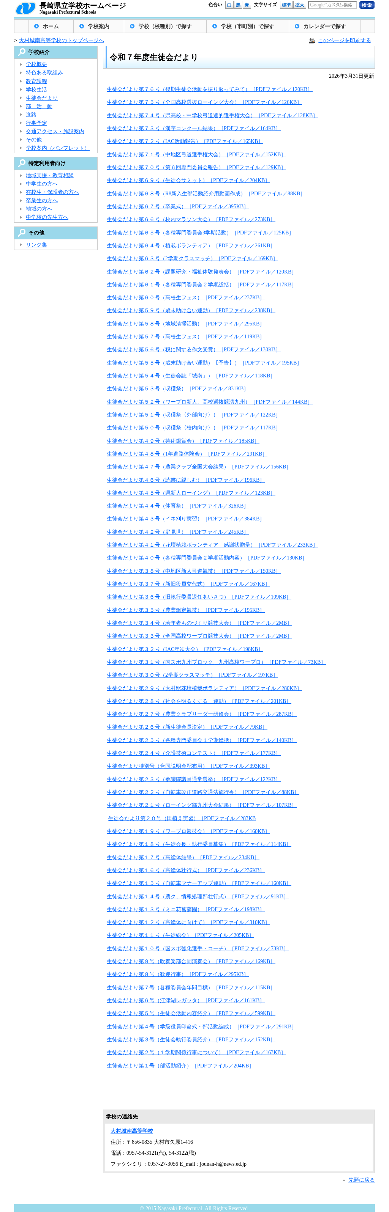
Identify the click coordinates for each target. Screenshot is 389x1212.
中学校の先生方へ (47, 217)
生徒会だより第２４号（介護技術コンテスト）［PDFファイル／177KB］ (194, 753)
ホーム (51, 26)
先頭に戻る (361, 1180)
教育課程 (36, 81)
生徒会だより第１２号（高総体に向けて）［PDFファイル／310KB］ (188, 922)
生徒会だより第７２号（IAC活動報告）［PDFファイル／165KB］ (185, 141)
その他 (34, 140)
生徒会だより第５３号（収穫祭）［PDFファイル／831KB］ (178, 388)
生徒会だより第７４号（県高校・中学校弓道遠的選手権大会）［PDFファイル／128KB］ (212, 115)
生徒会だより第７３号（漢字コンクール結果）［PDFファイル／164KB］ (194, 128)
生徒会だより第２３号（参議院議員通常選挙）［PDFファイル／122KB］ (194, 779)
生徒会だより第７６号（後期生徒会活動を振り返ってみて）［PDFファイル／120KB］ (210, 89)
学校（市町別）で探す (247, 26)
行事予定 (36, 123)
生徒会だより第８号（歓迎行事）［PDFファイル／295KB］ (178, 974)
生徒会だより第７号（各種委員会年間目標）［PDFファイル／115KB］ (191, 987)
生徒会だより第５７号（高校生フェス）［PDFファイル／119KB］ (186, 337)
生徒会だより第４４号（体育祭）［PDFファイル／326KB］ (178, 506)
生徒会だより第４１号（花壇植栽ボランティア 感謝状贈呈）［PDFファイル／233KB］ (212, 545)
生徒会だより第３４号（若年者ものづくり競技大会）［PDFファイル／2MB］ (199, 623)
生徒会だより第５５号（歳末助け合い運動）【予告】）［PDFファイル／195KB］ (204, 363)
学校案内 (98, 26)
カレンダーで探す (325, 26)
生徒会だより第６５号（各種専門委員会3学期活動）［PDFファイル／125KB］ (200, 233)
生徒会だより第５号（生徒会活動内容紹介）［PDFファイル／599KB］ (191, 1013)
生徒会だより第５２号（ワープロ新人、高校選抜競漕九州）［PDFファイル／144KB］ (210, 402)
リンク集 (36, 245)
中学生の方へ (42, 184)
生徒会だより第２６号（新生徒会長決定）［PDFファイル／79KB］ (187, 727)
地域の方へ (39, 209)
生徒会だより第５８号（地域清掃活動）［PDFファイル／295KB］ (186, 324)
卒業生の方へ (42, 200)
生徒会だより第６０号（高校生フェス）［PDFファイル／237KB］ (186, 297)
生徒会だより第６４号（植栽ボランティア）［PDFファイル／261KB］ (191, 245)
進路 (31, 115)
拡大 (299, 5)
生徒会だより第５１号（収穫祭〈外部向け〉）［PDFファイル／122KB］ (194, 415)
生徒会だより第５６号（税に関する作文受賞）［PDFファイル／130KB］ (194, 349)
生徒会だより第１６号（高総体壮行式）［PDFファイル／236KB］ (186, 870)
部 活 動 (39, 106)
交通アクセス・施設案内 (55, 131)
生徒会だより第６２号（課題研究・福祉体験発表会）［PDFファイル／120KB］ (202, 272)
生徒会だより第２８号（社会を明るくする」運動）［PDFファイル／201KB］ (199, 701)
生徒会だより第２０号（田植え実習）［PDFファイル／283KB (182, 818)
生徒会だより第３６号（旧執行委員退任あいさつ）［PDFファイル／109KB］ (199, 597)
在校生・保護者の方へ (52, 192)
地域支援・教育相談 (50, 175)
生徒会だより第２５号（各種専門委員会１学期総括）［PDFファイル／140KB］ (202, 740)
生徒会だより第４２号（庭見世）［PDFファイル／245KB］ (178, 532)
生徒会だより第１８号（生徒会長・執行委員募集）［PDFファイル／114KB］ (199, 844)
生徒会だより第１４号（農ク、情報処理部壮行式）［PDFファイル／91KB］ (198, 896)
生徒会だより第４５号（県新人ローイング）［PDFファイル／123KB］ (191, 493)
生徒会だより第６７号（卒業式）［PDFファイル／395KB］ (178, 206)
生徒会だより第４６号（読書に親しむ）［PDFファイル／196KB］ (186, 480)
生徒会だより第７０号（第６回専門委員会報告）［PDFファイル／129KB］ (196, 167)
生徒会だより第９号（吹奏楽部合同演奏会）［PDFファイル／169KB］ (191, 961)
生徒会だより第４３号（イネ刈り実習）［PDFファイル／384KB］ (186, 519)
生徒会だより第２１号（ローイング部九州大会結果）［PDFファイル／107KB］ (202, 805)
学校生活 (36, 90)
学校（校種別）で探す (165, 26)
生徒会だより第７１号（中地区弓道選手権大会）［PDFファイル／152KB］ (196, 154)
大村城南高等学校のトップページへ (61, 40)
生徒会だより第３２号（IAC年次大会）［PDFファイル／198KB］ (185, 649)
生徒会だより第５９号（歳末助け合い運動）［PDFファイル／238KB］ (191, 310)
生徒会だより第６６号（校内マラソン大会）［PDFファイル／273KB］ (191, 219)
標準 (286, 5)
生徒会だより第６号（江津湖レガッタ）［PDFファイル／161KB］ (186, 1000)
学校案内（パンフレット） (58, 148)
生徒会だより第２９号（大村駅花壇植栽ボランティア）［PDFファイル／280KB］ (204, 688)
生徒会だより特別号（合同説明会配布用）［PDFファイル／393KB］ (188, 766)
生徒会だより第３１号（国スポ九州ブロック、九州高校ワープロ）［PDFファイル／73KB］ (216, 662)
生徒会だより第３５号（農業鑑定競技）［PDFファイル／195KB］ (186, 610)
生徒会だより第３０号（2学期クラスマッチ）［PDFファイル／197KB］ (192, 675)
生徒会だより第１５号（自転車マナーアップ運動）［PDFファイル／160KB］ (199, 883)
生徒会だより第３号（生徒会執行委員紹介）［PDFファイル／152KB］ (191, 1039)
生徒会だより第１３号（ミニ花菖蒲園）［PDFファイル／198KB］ (186, 909)
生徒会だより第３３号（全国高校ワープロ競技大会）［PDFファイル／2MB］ (199, 636)
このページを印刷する (344, 40)
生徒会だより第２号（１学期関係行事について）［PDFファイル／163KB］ (196, 1052)
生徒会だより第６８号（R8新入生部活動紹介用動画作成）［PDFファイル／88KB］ (206, 193)
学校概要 (36, 64)
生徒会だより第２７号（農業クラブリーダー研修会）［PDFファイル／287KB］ (202, 714)
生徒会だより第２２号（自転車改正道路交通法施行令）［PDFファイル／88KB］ (203, 792)
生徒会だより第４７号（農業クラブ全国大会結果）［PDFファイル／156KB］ (199, 467)
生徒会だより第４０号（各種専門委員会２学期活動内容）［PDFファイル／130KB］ (207, 558)
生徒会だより (42, 98)
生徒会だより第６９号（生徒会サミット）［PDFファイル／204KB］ (188, 180)
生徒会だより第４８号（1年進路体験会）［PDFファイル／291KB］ (187, 454)
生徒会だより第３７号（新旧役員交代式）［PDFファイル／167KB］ (188, 584)
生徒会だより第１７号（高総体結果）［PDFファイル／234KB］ (183, 857)
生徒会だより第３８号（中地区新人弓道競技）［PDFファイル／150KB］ (194, 571)
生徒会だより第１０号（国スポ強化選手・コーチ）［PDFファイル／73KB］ (198, 948)
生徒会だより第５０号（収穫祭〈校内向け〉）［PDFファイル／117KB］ (194, 428)
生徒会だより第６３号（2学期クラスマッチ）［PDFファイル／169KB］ (192, 258)
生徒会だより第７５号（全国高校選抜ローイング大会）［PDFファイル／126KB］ (204, 102)
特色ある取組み (44, 72)
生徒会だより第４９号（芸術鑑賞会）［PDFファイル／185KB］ (183, 441)
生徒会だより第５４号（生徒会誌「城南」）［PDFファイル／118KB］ (191, 376)
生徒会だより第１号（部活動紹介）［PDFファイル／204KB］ (180, 1066)
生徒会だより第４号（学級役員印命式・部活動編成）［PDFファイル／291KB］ (202, 1027)
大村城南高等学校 (132, 1131)
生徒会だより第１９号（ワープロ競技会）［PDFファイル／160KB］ (188, 831)
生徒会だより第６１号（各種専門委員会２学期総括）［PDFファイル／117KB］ (202, 285)
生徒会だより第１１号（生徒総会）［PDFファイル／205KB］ (180, 935)
